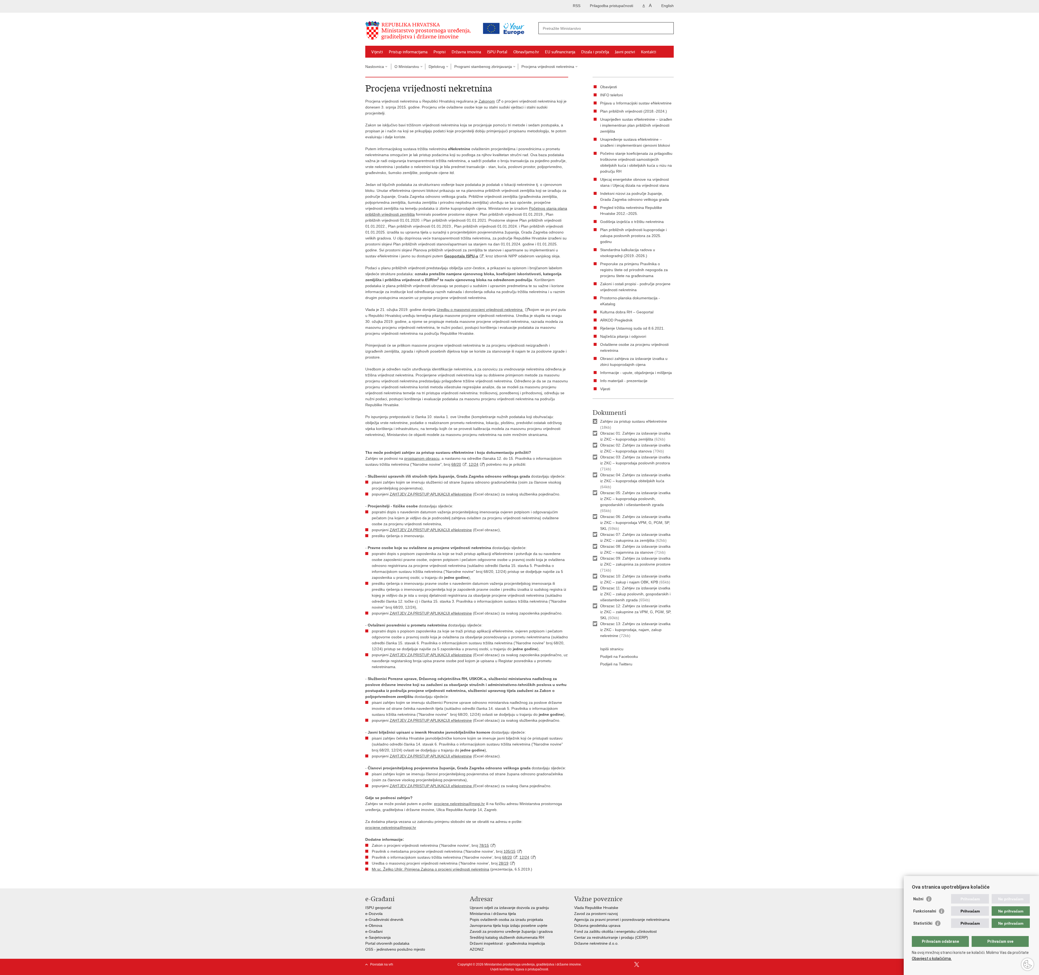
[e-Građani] (388, 6)
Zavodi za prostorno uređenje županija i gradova (511, 931)
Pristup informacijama (408, 52)
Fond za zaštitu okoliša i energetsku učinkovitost (615, 931)
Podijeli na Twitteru (616, 664)
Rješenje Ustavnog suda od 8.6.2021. (632, 328)
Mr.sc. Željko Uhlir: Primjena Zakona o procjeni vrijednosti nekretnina (430, 869)
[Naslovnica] (419, 30)
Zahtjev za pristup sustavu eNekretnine (633, 421)
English (667, 6)
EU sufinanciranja (560, 52)
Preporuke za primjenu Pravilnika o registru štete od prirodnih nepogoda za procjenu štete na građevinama (634, 270)
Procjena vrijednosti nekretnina (547, 66)
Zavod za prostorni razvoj (596, 913)
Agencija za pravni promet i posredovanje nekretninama (622, 919)
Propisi (439, 52)
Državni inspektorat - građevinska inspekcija (507, 943)
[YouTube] (645, 964)
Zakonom (487, 101)
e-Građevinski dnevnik (384, 919)
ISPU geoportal (378, 907)
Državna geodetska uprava (597, 925)
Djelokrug (437, 66)
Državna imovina (466, 52)
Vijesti (377, 52)
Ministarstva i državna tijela (493, 913)
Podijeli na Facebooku (619, 656)
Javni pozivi (625, 52)
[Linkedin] (671, 964)
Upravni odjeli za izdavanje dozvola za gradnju (509, 907)
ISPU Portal (497, 52)
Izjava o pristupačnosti (531, 969)
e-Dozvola (374, 913)
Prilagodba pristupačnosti (611, 6)
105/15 (509, 851)
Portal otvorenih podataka (387, 943)
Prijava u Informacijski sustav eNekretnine (636, 103)
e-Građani (374, 931)
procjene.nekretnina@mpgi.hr (459, 804)
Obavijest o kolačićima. (932, 958)
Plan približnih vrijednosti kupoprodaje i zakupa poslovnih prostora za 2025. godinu (633, 236)
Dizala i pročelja (595, 52)
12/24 (473, 464)
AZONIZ (477, 949)
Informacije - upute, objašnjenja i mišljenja (636, 372)
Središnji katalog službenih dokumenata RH (507, 937)
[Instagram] (662, 964)
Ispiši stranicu (611, 649)
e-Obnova (373, 925)
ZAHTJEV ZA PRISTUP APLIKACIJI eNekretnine (431, 494)
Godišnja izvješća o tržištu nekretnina (632, 221)
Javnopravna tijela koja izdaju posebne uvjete (508, 925)
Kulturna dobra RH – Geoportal (626, 312)
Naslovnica (374, 66)
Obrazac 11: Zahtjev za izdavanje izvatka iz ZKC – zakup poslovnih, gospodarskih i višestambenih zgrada (635, 594)
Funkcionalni (924, 911)
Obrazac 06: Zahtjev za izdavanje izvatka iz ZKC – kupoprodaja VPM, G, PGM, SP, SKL (635, 522)
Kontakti (648, 52)
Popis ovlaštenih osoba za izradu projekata (506, 919)
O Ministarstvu (406, 66)
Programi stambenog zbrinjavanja (483, 66)
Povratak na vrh (381, 964)
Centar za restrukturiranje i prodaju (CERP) (611, 937)
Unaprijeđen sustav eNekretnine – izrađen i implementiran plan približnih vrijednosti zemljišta (636, 125)
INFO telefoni (611, 95)
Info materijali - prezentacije (623, 381)
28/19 (503, 863)
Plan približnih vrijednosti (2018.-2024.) (633, 111)
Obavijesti (608, 87)
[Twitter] (636, 964)
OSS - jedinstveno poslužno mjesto (395, 949)
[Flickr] (654, 964)
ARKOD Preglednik (616, 320)
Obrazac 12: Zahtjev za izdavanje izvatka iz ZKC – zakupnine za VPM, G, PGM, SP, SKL (635, 612)
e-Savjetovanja (378, 937)
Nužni (918, 899)
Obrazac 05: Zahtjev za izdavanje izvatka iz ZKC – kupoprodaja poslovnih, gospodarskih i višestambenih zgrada (635, 499)
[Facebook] (628, 964)
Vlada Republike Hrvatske (596, 907)
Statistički (922, 923)
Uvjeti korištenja (502, 969)
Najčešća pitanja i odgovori (623, 336)
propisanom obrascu (421, 458)
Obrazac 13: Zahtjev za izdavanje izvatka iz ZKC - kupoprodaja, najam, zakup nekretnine (635, 630)
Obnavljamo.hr (526, 52)
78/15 (484, 845)
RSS (576, 6)
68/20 (456, 464)
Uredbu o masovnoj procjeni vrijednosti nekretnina (480, 309)
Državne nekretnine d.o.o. (596, 943)
